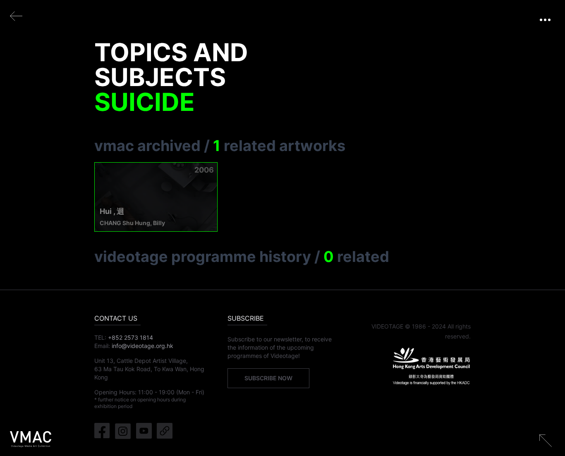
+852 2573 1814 (130, 337)
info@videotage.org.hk (142, 345)
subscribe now (268, 378)
